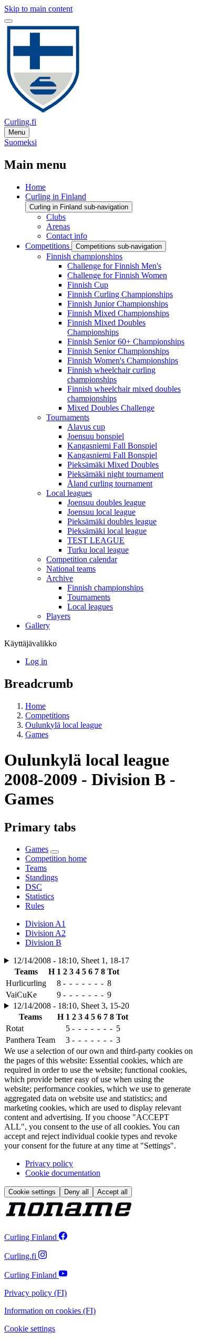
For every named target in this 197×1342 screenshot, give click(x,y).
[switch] (8, 21)
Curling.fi (20, 121)
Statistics (39, 896)
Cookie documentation (62, 1172)
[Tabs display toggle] (54, 851)
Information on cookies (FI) (50, 1310)
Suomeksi (20, 142)
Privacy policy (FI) (35, 1292)
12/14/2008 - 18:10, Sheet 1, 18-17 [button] (71, 960)
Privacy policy (49, 1163)
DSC (33, 886)
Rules (34, 905)
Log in (36, 661)
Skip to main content (38, 8)
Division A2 (45, 933)
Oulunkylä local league (63, 724)
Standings (41, 877)
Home (35, 706)
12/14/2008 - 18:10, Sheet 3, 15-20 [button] (71, 1005)
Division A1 (45, 923)
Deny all (76, 1192)
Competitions (47, 715)
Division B (43, 942)
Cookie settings (32, 1192)
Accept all (112, 1192)
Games (36, 734)
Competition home (56, 858)
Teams (36, 867)
